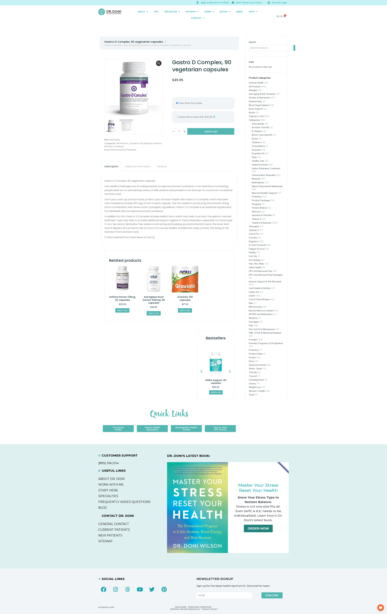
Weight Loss (255, 387)
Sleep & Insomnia (257, 365)
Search (252, 42)
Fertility (252, 252)
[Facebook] (103, 589)
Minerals (256, 179)
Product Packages (261, 200)
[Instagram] (115, 589)
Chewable (254, 226)
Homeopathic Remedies (264, 175)
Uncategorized (256, 379)
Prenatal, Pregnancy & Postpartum (266, 343)
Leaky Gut (254, 292)
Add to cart (211, 131)
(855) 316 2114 (108, 463)
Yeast (251, 394)
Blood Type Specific (262, 135)
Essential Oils (258, 153)
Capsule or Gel (136, 143)
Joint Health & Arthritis (259, 288)
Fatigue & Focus (257, 249)
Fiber (254, 157)
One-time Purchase (190, 103)
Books (223, 11)
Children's (257, 142)
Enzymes (256, 150)
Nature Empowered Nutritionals (267, 186)
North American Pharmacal (123, 149)
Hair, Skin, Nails (256, 263)
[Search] (294, 48)
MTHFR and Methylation (261, 314)
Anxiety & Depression (259, 97)
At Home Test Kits (260, 127)
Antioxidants (258, 123)
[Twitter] (152, 589)
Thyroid (253, 376)
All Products (122, 143)
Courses (253, 237)
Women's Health (257, 391)
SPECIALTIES (170, 11)
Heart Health (255, 267)
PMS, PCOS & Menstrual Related (265, 333)
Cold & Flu (254, 234)
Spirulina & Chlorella (262, 215)
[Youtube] (140, 589)
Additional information (138, 166)
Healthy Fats (258, 161)
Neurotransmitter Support (264, 193)
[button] (158, 63)
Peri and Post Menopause (262, 329)
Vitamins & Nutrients (261, 222)
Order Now (258, 528)
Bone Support (256, 108)
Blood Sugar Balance (259, 105)
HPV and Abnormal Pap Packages (266, 275)
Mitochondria (255, 306)
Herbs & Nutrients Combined (137, 45)
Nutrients (253, 318)
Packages (254, 321)
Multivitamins (258, 182)
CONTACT (196, 18)
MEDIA (239, 11)
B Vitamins (257, 131)
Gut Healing (254, 260)
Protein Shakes (259, 207)
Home (107, 45)
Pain (251, 325)
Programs (256, 204)
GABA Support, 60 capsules (215, 382)
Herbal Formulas (260, 164)
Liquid (252, 295)
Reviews (162, 166)
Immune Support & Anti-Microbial (265, 281)
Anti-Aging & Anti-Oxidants (262, 94)
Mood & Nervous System (261, 310)
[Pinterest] (164, 589)
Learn (208, 11)
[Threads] (127, 589)
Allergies (253, 90)
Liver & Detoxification (259, 299)
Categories (117, 45)
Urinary (252, 383)
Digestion (148, 143)
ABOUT (141, 11)
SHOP (252, 11)
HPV (156, 11)
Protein (252, 357)
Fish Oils (253, 256)
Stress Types (255, 368)
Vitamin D (256, 219)
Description (111, 166)
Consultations (258, 146)
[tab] (111, 166)
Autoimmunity (255, 101)
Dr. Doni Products (257, 245)
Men (251, 303)
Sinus (251, 361)
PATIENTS (191, 11)
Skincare (256, 211)
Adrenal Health (256, 82)
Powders (253, 339)
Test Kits (253, 372)
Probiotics (257, 196)
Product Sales (256, 353)
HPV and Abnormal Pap (260, 271)
